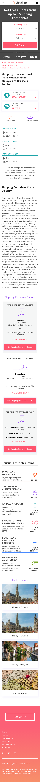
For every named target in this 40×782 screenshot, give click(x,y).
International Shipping (15, 63)
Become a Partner (7, 738)
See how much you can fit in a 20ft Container (20, 332)
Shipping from (18, 94)
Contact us (5, 735)
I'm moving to (20, 34)
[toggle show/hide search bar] (2, 3)
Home (4, 63)
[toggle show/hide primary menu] (37, 3)
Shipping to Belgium (8, 65)
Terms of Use (6, 747)
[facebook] (3, 754)
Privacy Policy (6, 741)
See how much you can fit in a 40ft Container (20, 385)
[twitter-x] (9, 754)
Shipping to (17, 105)
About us (4, 732)
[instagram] (15, 754)
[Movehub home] (20, 2)
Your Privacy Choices (8, 744)
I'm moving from (20, 24)
